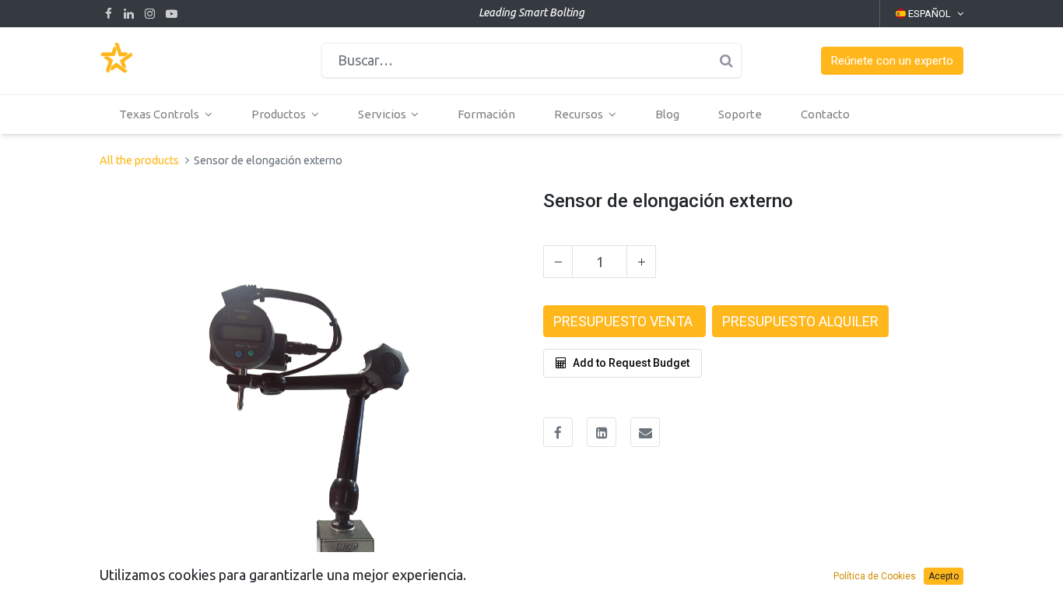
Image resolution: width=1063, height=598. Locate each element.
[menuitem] (486, 114)
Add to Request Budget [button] (631, 363)
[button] (892, 61)
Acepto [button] (943, 576)
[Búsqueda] (726, 60)
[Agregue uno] (641, 261)
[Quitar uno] (558, 261)
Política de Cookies (874, 576)
